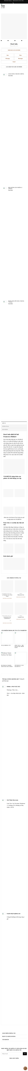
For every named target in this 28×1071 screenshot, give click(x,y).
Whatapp (7, 58)
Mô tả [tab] (4, 423)
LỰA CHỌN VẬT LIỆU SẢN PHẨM (14, 66)
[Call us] (15, 1061)
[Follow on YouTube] (21, 1061)
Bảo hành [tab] (5, 429)
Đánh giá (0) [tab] (5, 426)
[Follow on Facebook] (7, 1061)
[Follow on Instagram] (10, 1061)
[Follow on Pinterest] (18, 1061)
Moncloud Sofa (21, 594)
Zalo (8, 55)
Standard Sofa (21, 617)
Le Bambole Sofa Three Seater (7, 595)
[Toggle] (25, 1033)
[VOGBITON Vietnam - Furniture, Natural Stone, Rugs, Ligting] (3, 6)
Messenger (20, 58)
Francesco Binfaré (9, 437)
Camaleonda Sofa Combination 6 (7, 618)
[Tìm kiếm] (23, 5)
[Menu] (26, 6)
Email (14, 61)
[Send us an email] (13, 1061)
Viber (20, 55)
